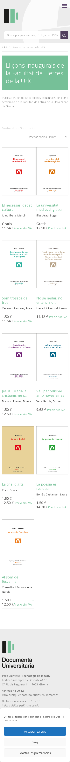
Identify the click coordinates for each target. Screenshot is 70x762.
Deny (35, 742)
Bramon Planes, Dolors (16, 401)
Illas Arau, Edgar (47, 215)
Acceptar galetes (35, 731)
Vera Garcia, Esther (48, 401)
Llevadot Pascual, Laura (51, 308)
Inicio (5, 47)
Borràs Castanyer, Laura (51, 494)
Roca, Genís (9, 490)
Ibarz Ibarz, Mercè (13, 215)
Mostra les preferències (35, 753)
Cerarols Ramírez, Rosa (17, 308)
